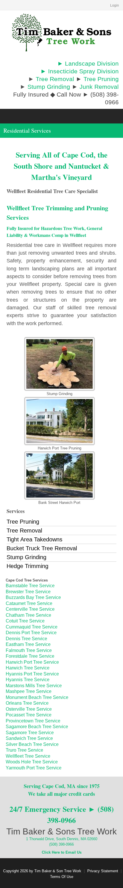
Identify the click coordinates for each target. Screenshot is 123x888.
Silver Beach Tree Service (32, 744)
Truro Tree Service (24, 750)
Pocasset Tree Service (28, 714)
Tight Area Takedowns (34, 539)
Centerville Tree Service (30, 609)
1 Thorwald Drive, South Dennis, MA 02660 (61, 839)
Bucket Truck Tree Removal (42, 548)
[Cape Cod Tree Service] (61, 32)
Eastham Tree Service (28, 644)
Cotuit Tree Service (25, 620)
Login (114, 5)
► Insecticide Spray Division (79, 71)
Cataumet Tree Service (29, 603)
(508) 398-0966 (61, 844)
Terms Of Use (61, 877)
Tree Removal (55, 79)
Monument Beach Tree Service (37, 697)
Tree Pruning (101, 79)
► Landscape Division (88, 63)
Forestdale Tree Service (30, 656)
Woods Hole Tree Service (32, 761)
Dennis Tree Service (26, 638)
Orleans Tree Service (27, 703)
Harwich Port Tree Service (32, 662)
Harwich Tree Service (27, 667)
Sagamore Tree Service (30, 732)
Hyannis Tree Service (27, 679)
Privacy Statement (102, 871)
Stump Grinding (48, 86)
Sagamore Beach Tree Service (37, 726)
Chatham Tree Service (28, 615)
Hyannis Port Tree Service (32, 673)
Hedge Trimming (27, 566)
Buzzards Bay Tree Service (33, 597)
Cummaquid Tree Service (31, 626)
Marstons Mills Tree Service (34, 685)
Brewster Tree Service (28, 591)
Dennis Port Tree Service (31, 632)
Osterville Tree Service (29, 709)
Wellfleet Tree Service (28, 756)
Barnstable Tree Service (30, 585)
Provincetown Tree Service (33, 720)
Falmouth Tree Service (29, 650)
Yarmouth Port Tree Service (33, 767)
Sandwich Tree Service (29, 738)
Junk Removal (99, 86)
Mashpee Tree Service (28, 691)
